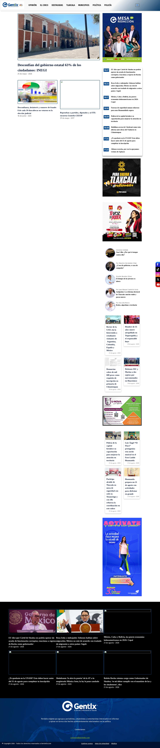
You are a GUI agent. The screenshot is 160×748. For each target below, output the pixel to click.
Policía (107, 5)
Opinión (32, 5)
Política (97, 5)
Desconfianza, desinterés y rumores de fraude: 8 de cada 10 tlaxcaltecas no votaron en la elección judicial (37, 110)
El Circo (44, 5)
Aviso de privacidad (102, 744)
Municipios (83, 5)
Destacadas (57, 5)
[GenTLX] (80, 711)
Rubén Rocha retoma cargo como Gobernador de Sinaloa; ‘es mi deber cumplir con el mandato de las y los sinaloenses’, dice (127, 681)
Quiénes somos (87, 744)
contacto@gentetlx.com (80, 738)
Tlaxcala (70, 5)
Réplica (114, 744)
